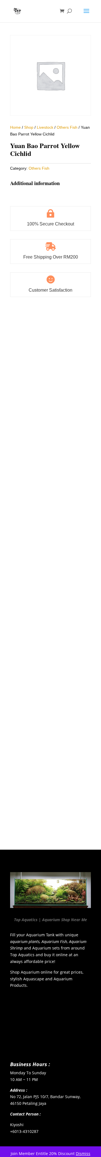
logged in (43, 821)
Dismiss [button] (83, 1153)
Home (15, 127)
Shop (28, 127)
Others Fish (67, 127)
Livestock (45, 127)
